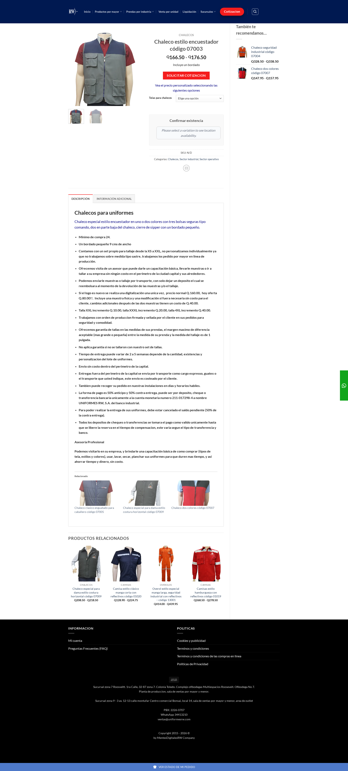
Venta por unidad (168, 11)
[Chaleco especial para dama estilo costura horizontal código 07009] (145, 493)
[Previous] (75, 68)
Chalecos (186, 35)
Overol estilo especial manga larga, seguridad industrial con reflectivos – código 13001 (165, 594)
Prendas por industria (138, 11)
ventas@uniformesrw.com (174, 719)
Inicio (87, 11)
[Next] (136, 68)
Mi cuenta (75, 640)
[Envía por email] (186, 168)
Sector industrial (189, 159)
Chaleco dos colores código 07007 (192, 507)
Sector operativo (209, 159)
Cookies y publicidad (191, 640)
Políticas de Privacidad (192, 664)
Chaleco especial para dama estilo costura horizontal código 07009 (86, 592)
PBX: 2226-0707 (174, 710)
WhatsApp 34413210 (174, 714)
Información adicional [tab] (114, 198)
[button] (255, 11)
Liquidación (189, 11)
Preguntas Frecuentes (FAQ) (88, 648)
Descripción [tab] (80, 198)
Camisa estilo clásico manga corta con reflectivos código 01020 (126, 592)
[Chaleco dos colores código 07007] (193, 493)
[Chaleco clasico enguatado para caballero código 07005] (97, 493)
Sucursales (207, 11)
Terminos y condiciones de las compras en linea (209, 656)
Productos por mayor (107, 11)
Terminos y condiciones (193, 648)
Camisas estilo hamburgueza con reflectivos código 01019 (205, 592)
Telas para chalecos (160, 98)
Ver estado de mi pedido (177, 767)
